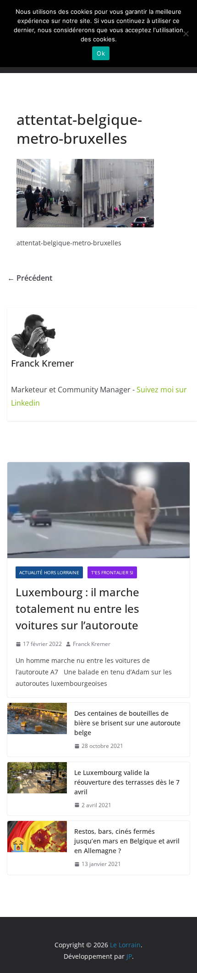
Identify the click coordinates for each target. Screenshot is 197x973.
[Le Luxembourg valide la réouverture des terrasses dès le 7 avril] (37, 789)
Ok (101, 53)
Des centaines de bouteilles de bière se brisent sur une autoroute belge (127, 723)
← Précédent (29, 278)
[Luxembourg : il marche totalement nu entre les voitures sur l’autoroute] (98, 510)
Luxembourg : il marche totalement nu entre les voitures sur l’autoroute (77, 608)
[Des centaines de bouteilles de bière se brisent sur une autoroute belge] (37, 730)
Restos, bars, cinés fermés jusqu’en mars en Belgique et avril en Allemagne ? (127, 841)
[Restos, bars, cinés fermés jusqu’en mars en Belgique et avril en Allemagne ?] (37, 848)
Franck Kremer (91, 644)
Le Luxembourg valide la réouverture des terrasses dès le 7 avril (127, 782)
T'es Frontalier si (112, 572)
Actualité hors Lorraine (49, 572)
